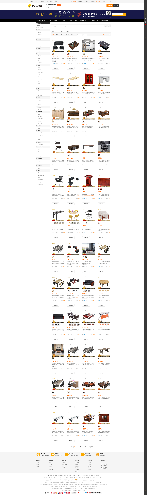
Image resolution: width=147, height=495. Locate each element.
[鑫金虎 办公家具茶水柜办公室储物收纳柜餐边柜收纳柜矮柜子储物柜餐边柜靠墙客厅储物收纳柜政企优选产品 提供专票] (104, 418)
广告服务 (89, 464)
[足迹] (145, 37)
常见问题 (37, 466)
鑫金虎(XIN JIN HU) (65, 31)
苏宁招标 (76, 477)
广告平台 (60, 477)
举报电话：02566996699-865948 (96, 482)
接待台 (39, 137)
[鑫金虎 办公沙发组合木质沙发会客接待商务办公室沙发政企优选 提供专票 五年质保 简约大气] (73, 181)
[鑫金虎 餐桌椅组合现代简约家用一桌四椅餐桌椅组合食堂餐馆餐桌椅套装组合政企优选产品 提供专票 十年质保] (104, 249)
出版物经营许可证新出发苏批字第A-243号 (71, 480)
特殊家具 (39, 170)
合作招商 (89, 462)
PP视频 (64, 475)
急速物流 (57, 453)
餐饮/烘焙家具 (40, 179)
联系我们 (45, 477)
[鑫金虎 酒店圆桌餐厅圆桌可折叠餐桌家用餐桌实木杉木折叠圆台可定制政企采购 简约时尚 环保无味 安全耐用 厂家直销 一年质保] (104, 283)
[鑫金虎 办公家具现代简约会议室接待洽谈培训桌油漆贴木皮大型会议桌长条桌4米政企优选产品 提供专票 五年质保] (104, 384)
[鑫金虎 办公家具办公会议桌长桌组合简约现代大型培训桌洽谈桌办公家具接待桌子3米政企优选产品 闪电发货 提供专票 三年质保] (58, 249)
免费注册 (37, 462)
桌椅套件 (39, 149)
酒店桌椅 (39, 32)
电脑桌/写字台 (40, 132)
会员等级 (37, 464)
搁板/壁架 (40, 116)
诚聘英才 (50, 477)
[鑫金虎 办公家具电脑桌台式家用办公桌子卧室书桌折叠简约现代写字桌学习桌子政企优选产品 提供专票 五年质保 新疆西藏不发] (58, 215)
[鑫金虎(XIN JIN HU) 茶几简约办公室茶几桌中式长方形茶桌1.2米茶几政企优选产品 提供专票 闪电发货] (73, 147)
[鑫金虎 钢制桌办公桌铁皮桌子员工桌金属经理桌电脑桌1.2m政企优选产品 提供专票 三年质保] (104, 79)
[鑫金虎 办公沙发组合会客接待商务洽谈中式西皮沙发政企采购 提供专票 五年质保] (73, 283)
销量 (61, 34)
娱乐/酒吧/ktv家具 (41, 175)
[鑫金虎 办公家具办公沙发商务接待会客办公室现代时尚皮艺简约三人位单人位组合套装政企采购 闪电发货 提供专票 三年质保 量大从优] (58, 45)
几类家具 (39, 125)
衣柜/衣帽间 (40, 72)
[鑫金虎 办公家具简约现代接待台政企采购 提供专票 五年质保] (88, 181)
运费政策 (63, 462)
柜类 (39, 65)
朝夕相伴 (101, 477)
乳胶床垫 (39, 102)
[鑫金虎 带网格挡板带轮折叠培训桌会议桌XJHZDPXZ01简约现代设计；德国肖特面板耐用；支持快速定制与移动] (104, 316)
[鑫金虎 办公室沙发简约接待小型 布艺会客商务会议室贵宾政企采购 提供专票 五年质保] (104, 215)
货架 (39, 168)
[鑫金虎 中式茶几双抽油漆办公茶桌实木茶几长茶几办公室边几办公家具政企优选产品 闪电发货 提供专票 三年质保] (104, 113)
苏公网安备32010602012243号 (83, 479)
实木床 (39, 55)
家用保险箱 (40, 121)
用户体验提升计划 (87, 477)
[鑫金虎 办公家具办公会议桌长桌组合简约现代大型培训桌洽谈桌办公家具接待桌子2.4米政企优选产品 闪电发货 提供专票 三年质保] (73, 350)
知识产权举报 (79, 475)
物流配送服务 (64, 464)
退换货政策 (77, 462)
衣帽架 (39, 114)
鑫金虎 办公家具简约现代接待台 (88, 195)
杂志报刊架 (40, 123)
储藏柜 (39, 67)
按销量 (37, 27)
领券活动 (62, 28)
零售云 (73, 475)
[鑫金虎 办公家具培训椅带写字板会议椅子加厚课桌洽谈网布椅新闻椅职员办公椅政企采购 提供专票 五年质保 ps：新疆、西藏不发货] (58, 181)
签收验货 (63, 466)
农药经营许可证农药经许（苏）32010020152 (98, 484)
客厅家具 (39, 48)
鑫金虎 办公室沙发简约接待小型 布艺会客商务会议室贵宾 (104, 229)
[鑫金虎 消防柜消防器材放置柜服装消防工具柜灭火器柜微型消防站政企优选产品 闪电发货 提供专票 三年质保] (88, 79)
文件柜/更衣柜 (40, 135)
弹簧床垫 (39, 100)
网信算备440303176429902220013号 (90, 486)
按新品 (42, 27)
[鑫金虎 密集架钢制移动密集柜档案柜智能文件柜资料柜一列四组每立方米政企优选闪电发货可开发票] (88, 45)
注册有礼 (75, 1)
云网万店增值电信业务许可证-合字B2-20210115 (52, 480)
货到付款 (50, 467)
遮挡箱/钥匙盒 (40, 118)
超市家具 (39, 172)
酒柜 (39, 83)
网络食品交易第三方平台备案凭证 (52, 482)
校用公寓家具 (73, 20)
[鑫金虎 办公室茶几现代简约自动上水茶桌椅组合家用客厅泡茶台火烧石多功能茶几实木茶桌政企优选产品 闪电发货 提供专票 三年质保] (73, 45)
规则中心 (89, 469)
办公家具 (39, 130)
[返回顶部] (145, 493)
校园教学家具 (40, 184)
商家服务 (90, 460)
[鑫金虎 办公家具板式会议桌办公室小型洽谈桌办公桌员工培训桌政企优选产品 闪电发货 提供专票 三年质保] (73, 79)
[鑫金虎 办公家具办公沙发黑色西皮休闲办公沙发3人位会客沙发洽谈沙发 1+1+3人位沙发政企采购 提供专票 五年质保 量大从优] (88, 283)
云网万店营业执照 (84, 484)
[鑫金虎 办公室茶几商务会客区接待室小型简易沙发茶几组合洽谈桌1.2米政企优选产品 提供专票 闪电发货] (88, 147)
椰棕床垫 (39, 104)
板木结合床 (40, 62)
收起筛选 (107, 26)
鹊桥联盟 (71, 477)
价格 (72, 34)
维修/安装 (77, 466)
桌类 (39, 88)
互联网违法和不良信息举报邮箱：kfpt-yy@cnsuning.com (77, 482)
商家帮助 (89, 466)
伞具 (39, 154)
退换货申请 (77, 469)
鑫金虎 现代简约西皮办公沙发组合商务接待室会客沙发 (88, 263)
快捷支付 (50, 466)
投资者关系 (85, 475)
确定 (92, 446)
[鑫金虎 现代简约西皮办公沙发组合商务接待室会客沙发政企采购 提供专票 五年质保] (88, 249)
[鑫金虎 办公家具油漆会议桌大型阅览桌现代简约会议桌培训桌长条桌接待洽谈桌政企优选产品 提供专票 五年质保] (88, 384)
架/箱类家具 (40, 111)
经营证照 (62, 482)
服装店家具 (40, 177)
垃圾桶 (39, 156)
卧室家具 (39, 39)
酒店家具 (39, 29)
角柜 (39, 85)
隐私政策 (81, 477)
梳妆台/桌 (40, 95)
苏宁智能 (91, 475)
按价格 (46, 27)
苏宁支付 (50, 462)
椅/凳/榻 (39, 107)
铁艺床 (39, 60)
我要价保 (76, 464)
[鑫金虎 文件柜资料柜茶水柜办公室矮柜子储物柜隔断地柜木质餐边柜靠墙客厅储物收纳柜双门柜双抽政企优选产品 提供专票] (58, 113)
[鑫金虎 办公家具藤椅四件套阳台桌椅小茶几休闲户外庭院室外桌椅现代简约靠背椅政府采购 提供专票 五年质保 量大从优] (73, 316)
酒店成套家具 (40, 34)
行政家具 (64, 20)
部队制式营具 (94, 20)
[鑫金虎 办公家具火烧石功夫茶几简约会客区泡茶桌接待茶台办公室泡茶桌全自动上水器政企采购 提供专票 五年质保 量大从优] (104, 45)
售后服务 (77, 460)
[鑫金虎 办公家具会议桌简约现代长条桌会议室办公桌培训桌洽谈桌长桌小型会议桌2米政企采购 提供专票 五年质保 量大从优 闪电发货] (104, 350)
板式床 (39, 58)
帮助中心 (87, 453)
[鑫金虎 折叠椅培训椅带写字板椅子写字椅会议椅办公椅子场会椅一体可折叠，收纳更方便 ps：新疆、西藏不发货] (88, 215)
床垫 (39, 44)
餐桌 (39, 90)
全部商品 (38, 25)
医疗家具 (39, 182)
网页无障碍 (55, 1)
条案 (39, 161)
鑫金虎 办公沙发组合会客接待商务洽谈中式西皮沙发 (73, 297)
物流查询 (63, 467)
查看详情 (56, 68)
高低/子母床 (40, 144)
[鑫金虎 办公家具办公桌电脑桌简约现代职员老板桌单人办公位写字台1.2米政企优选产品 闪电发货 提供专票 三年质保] (73, 384)
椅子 (39, 151)
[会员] (145, 15)
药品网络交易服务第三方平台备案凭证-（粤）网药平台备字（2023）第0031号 (65, 486)
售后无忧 (71, 453)
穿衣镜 (39, 46)
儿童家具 (39, 142)
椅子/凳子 (40, 109)
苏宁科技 (50, 475)
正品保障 (43, 453)
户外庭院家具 (40, 147)
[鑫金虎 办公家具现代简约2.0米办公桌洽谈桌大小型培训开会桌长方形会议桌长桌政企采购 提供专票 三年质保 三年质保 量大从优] (58, 418)
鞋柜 (39, 76)
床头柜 (39, 74)
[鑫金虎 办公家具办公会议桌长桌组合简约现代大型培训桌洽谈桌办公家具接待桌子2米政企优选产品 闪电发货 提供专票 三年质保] (88, 350)
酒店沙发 (39, 36)
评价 (67, 34)
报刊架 (39, 139)
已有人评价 (55, 63)
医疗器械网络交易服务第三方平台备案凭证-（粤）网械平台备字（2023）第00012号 (57, 484)
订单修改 (76, 467)
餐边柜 (39, 81)
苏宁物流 (69, 475)
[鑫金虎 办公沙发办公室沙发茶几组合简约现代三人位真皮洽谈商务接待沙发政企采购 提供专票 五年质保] (73, 249)
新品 (57, 34)
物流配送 (64, 460)
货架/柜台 (40, 165)
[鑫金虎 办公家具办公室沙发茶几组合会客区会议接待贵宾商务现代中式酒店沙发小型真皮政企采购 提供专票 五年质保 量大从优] (58, 316)
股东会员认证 (95, 477)
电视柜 (39, 69)
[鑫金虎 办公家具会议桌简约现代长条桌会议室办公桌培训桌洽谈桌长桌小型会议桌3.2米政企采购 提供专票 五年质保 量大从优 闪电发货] (58, 384)
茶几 (39, 128)
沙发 (39, 51)
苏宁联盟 (66, 477)
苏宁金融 (55, 475)
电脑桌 (39, 93)
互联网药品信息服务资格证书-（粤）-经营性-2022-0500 (93, 480)
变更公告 (77, 484)
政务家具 (56, 20)
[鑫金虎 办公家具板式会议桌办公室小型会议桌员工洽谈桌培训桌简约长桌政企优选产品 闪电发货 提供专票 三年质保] (58, 79)
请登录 (71, 1)
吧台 (39, 163)
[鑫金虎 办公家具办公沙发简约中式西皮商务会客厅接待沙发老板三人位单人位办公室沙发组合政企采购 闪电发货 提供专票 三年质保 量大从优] (58, 350)
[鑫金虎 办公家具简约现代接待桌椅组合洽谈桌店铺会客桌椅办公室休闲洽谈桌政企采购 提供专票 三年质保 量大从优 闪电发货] (73, 215)
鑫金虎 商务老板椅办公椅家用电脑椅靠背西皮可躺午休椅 (104, 162)
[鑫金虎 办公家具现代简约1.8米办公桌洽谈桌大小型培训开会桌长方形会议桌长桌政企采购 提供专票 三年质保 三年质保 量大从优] (73, 418)
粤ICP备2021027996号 (95, 479)
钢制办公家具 (84, 20)
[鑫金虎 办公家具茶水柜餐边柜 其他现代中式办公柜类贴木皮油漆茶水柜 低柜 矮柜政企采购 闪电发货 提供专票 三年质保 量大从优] (104, 181)
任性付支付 (51, 469)
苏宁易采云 (96, 475)
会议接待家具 (104, 20)
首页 (49, 20)
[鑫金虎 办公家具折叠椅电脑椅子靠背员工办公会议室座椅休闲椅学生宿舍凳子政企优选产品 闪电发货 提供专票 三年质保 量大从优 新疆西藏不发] (58, 147)
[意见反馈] (145, 490)
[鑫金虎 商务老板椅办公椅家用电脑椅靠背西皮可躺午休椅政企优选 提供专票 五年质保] (104, 147)
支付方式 (51, 460)
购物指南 (38, 460)
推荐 (53, 34)
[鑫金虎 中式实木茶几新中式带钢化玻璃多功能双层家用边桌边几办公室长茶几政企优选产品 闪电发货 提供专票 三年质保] (73, 113)
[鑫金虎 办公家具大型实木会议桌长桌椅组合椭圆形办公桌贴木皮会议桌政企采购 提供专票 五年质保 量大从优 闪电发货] (88, 316)
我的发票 (76, 471)
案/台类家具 (40, 158)
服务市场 (89, 467)
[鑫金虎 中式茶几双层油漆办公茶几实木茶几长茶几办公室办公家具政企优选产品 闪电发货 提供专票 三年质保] (88, 418)
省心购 (101, 453)
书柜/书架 (40, 79)
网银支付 (50, 464)
